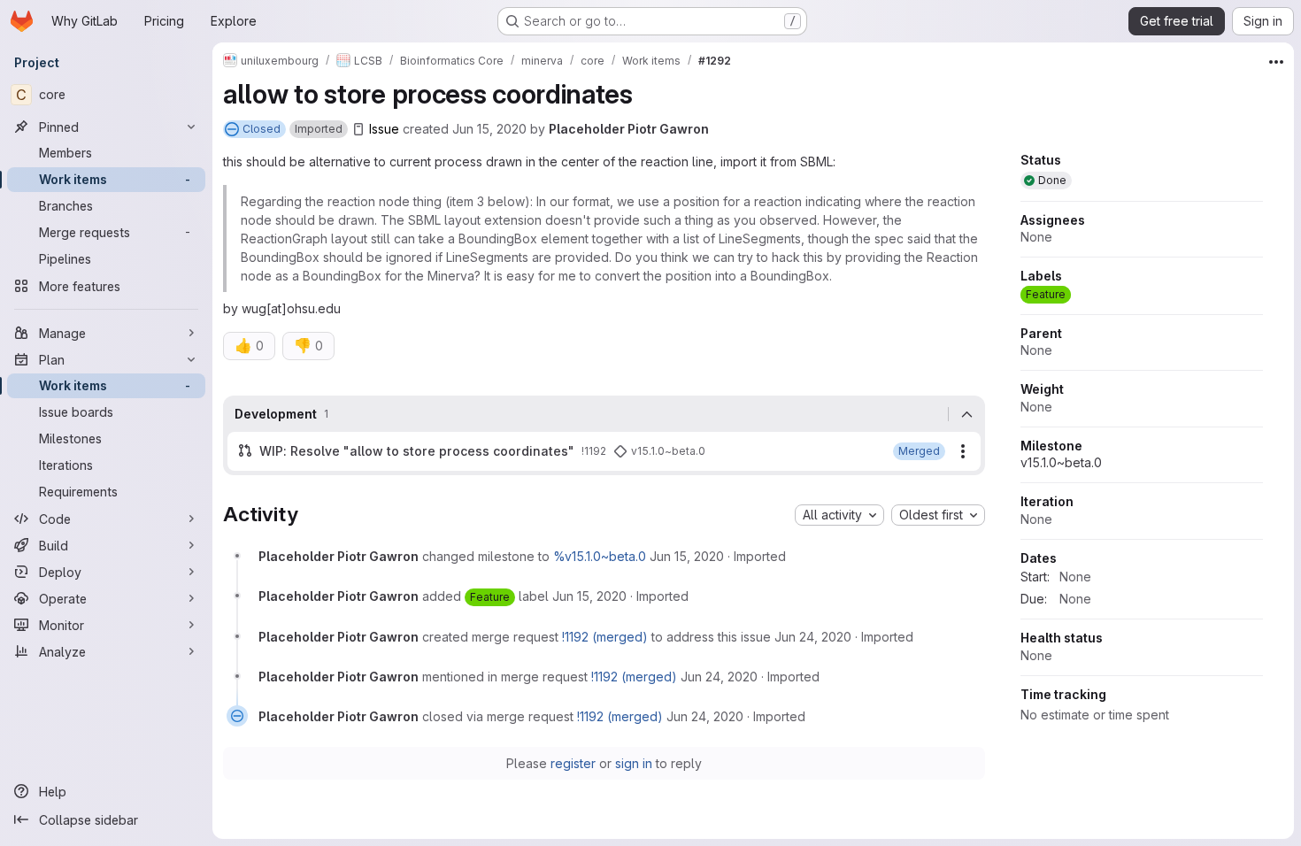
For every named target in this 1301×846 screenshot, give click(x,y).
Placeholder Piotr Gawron (629, 128)
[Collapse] (966, 414)
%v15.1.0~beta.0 (599, 556)
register (573, 763)
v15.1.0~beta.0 (1061, 462)
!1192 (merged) (605, 636)
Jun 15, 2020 (489, 128)
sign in (633, 763)
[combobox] (839, 515)
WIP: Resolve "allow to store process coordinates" (416, 450)
